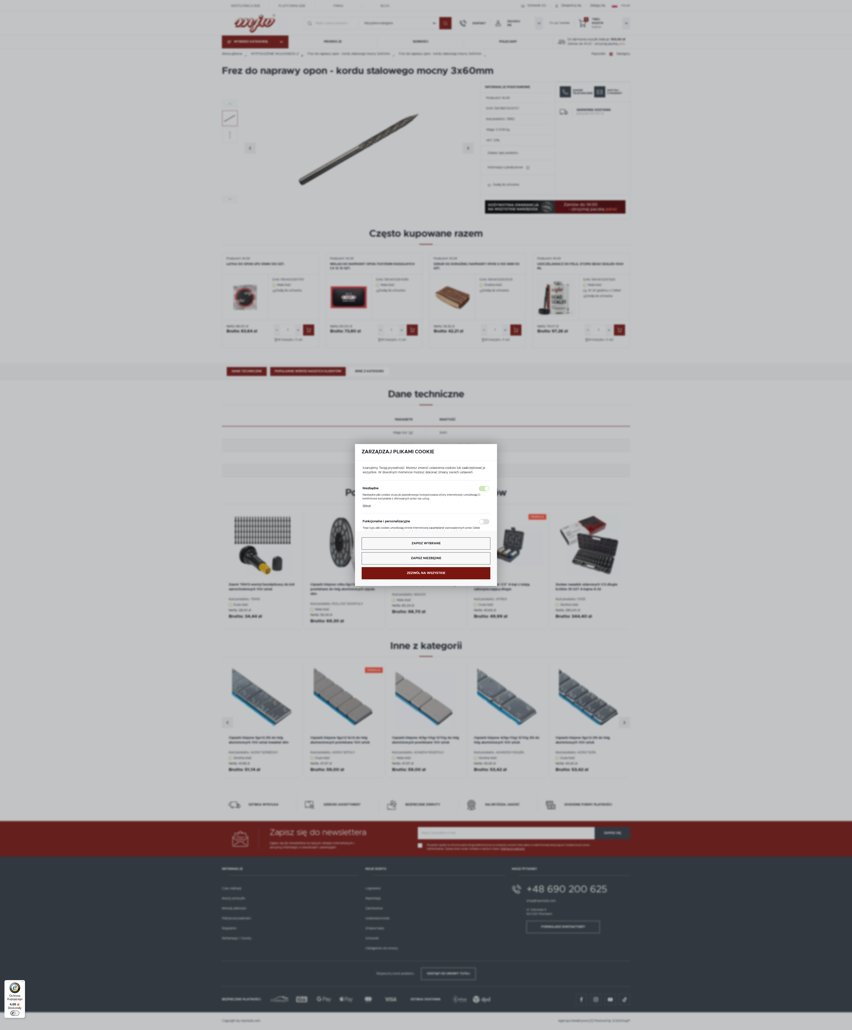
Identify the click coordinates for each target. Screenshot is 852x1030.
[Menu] (22, 982)
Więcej (367, 505)
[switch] (14, 1013)
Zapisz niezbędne (426, 558)
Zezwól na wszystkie (426, 573)
